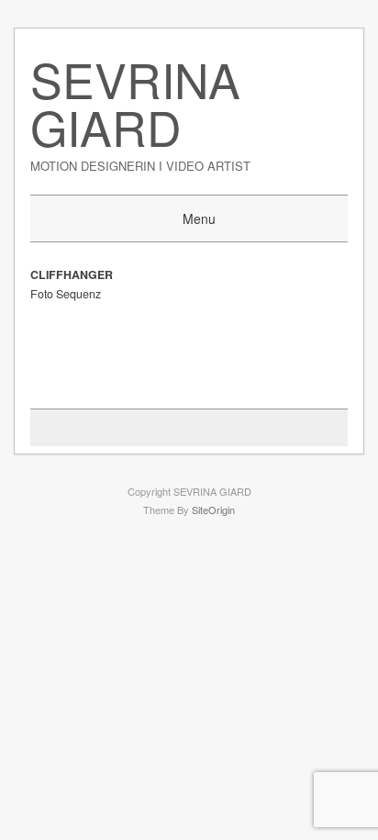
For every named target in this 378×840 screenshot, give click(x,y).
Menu (199, 218)
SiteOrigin (213, 509)
